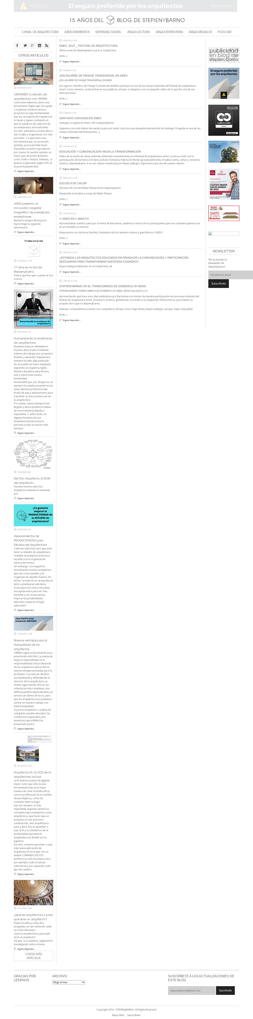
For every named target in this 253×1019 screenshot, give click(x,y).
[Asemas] (126, 6)
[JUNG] (223, 120)
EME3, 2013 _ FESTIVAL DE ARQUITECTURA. (88, 45)
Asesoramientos (77, 32)
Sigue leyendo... (72, 61)
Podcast (224, 32)
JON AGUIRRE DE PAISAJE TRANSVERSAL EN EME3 (93, 75)
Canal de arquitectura (40, 32)
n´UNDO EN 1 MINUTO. (74, 218)
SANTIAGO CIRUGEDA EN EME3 (80, 118)
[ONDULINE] (223, 213)
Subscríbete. (134, 1015)
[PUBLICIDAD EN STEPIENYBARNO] (223, 55)
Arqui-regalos (200, 32)
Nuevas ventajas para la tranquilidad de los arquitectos (30, 644)
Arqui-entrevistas (169, 32)
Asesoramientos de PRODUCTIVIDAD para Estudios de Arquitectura (30, 540)
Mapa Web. (118, 1015)
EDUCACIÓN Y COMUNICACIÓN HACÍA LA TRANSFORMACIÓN (100, 151)
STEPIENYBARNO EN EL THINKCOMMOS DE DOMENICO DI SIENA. (103, 286)
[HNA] (223, 184)
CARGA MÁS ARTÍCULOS (33, 956)
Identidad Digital (108, 32)
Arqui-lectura (138, 32)
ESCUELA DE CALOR (73, 183)
